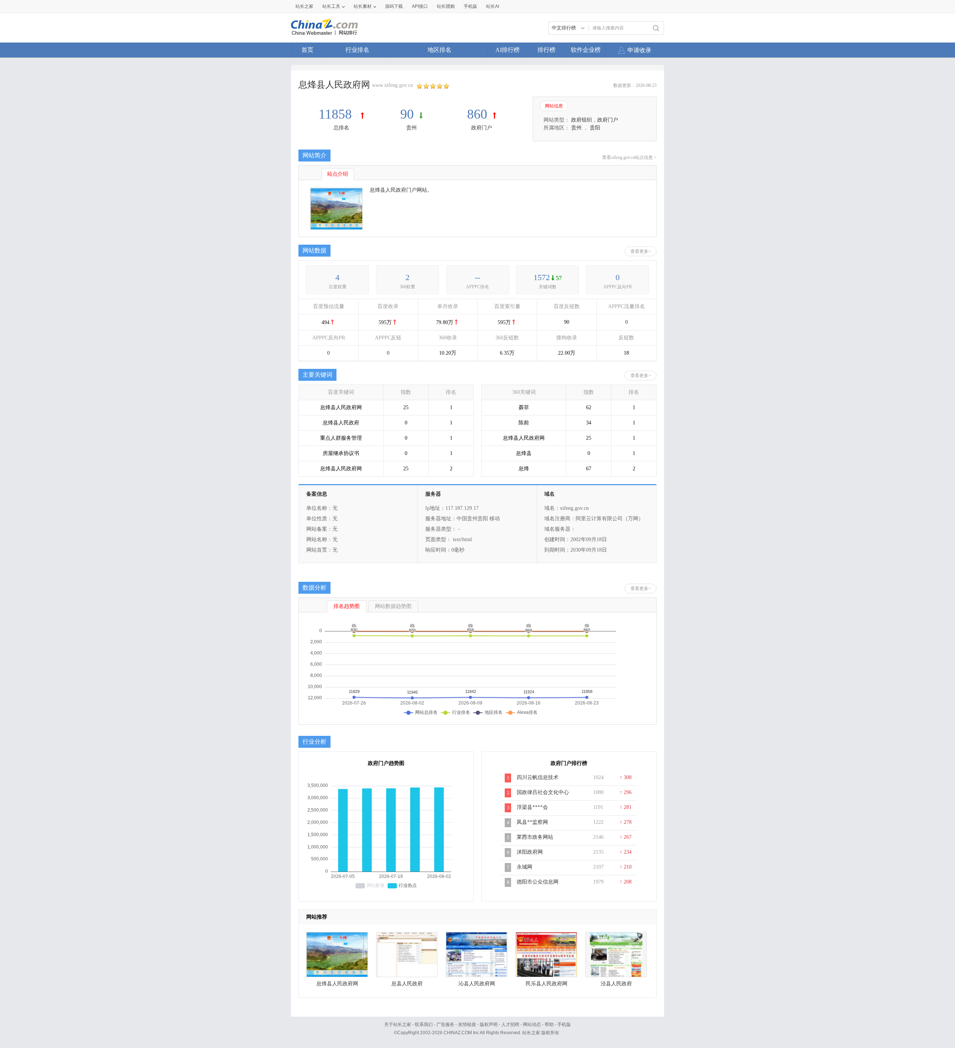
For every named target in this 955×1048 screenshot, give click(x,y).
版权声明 (489, 1024)
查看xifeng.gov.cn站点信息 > (629, 157)
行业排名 (357, 50)
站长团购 (446, 6)
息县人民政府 (407, 983)
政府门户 (481, 128)
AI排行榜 (507, 50)
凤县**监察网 (532, 822)
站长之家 (304, 6)
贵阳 (595, 128)
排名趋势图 (347, 606)
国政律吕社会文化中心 (543, 792)
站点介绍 (337, 174)
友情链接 (467, 1024)
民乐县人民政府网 (546, 983)
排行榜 (546, 50)
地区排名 (439, 50)
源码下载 (394, 6)
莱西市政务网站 (535, 837)
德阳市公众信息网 (537, 882)
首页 (307, 50)
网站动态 (532, 1024)
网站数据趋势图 (393, 606)
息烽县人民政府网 (337, 983)
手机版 (564, 1024)
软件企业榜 (586, 50)
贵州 (411, 128)
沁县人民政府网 (476, 983)
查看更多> (640, 251)
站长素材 (363, 6)
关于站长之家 (397, 1024)
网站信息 (554, 106)
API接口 (420, 6)
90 (407, 114)
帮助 (549, 1024)
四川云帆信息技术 (537, 777)
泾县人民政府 (616, 983)
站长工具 (331, 6)
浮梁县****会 (532, 807)
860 (477, 114)
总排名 (341, 128)
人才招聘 (510, 1024)
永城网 (524, 867)
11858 (337, 114)
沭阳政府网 (530, 852)
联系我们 (424, 1024)
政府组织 (581, 120)
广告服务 (445, 1024)
